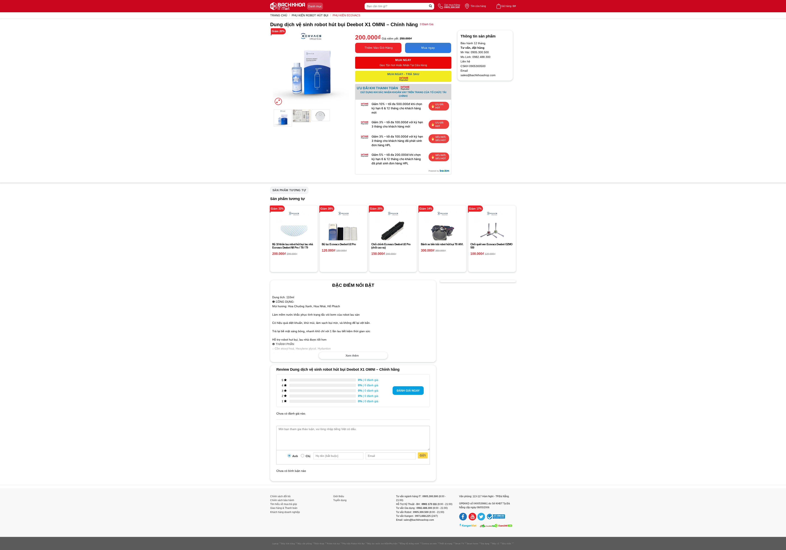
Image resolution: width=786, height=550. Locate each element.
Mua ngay (428, 47)
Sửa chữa (506, 544)
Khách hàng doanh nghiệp (285, 512)
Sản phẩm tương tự (289, 190)
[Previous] (280, 68)
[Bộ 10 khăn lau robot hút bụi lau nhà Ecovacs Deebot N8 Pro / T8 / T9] (294, 229)
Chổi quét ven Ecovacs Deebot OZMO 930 (491, 246)
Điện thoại (319, 544)
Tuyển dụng (340, 500)
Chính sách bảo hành (282, 500)
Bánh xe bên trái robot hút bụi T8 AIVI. (442, 244)
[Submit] (430, 6)
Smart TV (459, 544)
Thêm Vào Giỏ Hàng (379, 47)
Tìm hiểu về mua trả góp (283, 504)
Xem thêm (352, 355)
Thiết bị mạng (445, 544)
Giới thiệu (338, 496)
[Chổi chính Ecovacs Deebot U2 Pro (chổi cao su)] (393, 229)
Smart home (472, 544)
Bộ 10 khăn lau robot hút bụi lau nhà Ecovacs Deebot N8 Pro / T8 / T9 (292, 246)
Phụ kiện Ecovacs (346, 15)
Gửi (423, 455)
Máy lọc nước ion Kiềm (378, 544)
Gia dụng (485, 544)
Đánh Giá (426, 24)
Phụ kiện (393, 544)
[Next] (342, 68)
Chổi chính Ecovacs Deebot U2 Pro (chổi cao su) (390, 246)
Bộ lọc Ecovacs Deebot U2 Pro (339, 244)
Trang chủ (278, 15)
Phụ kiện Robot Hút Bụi (310, 15)
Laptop (275, 544)
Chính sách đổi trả (280, 496)
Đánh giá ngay (408, 390)
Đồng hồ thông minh (409, 544)
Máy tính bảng (288, 544)
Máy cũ (495, 544)
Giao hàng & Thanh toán (283, 508)
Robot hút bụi (333, 544)
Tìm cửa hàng (478, 6)
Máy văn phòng (305, 544)
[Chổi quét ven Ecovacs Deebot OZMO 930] (492, 229)
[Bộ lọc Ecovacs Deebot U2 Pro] (343, 229)
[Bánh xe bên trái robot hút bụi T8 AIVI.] (442, 229)
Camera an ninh (429, 544)
